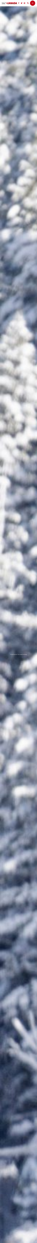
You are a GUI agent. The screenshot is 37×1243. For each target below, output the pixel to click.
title (10, 609)
